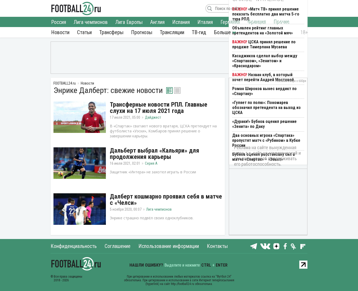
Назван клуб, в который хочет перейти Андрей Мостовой (263, 77)
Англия (157, 22)
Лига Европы (129, 22)
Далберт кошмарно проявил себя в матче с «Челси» (166, 199)
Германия (230, 22)
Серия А (151, 163)
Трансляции (172, 32)
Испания (181, 22)
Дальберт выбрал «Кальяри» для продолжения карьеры (154, 153)
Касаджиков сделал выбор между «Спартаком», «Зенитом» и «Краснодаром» (264, 60)
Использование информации (168, 246)
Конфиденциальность (74, 246)
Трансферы (111, 32)
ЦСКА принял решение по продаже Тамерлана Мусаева (264, 44)
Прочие (282, 22)
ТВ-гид (199, 32)
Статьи (84, 32)
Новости (60, 32)
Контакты (217, 246)
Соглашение (118, 246)
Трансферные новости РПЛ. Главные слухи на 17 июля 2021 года (158, 108)
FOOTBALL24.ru (76, 8)
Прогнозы (141, 32)
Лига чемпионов (91, 22)
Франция (257, 22)
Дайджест (153, 117)
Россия (58, 22)
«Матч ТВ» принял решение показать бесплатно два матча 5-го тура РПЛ (265, 14)
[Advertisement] (179, 57)
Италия (205, 22)
